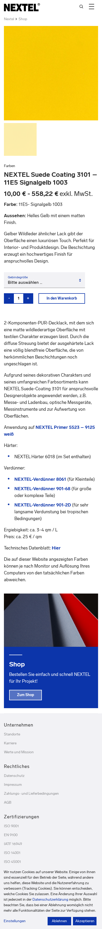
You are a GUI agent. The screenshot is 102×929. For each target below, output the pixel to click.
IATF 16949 (13, 844)
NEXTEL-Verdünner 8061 (40, 479)
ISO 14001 (12, 853)
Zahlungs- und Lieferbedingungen (31, 793)
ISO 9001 (11, 826)
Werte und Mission (19, 752)
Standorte (12, 734)
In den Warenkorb (62, 298)
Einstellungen (15, 921)
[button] (91, 6)
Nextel (9, 19)
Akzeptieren (84, 921)
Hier (56, 548)
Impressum (13, 784)
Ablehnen (59, 921)
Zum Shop (25, 695)
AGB (7, 802)
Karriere (10, 743)
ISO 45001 (12, 861)
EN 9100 (11, 835)
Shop (23, 19)
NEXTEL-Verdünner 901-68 (42, 488)
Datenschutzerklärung (50, 899)
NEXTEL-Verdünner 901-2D (42, 505)
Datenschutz (14, 775)
